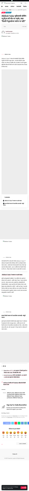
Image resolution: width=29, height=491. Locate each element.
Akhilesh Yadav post (18, 397)
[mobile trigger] (3, 3)
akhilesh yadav (10, 392)
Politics (8, 12)
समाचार (3, 12)
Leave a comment (22, 443)
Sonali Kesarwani (9, 31)
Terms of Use (10, 488)
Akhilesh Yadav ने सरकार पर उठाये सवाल (13, 200)
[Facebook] (19, 454)
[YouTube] (21, 454)
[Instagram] (23, 454)
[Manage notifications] (25, 487)
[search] (19, 3)
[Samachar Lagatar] (9, 3)
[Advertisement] (14, 131)
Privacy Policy (9, 417)
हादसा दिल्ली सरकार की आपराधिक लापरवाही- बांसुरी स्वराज (13, 204)
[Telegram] (25, 454)
